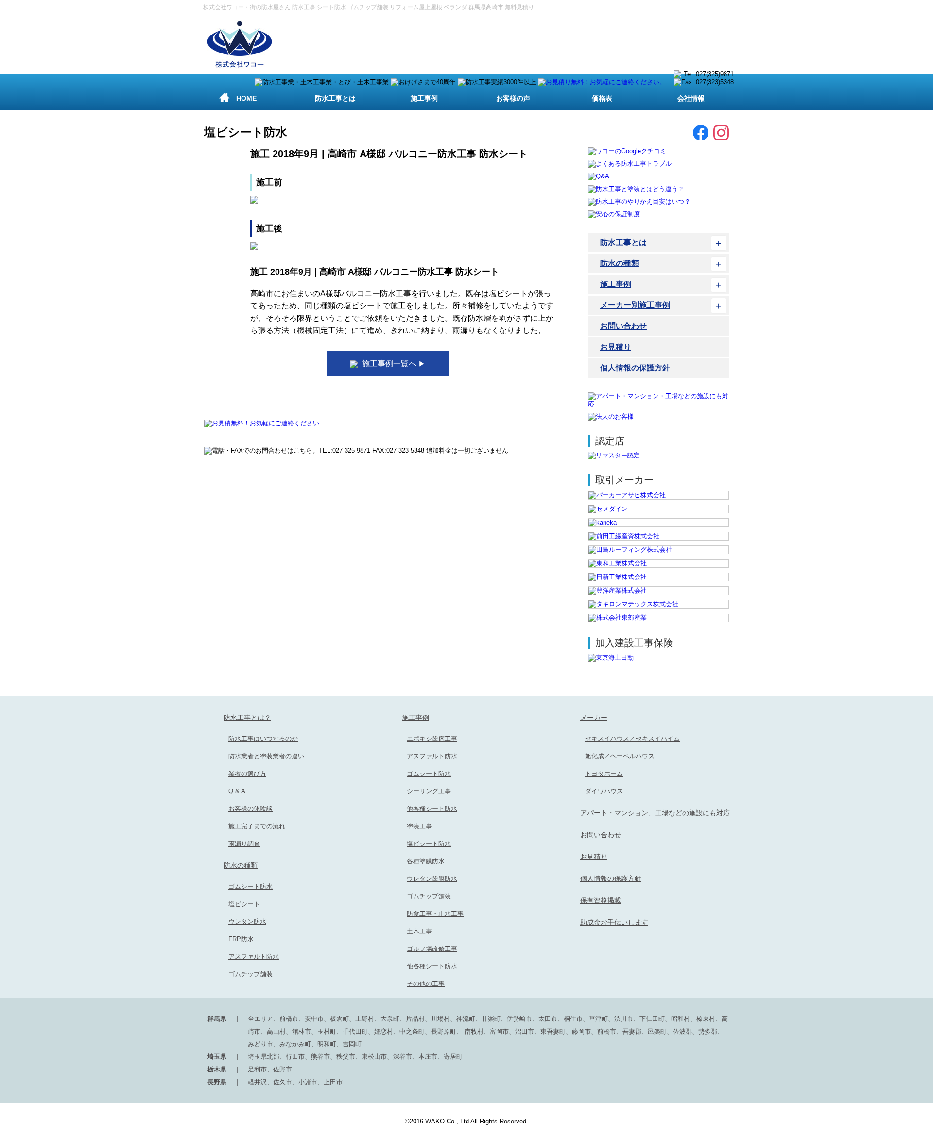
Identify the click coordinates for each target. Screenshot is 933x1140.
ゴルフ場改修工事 (432, 948)
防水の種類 (619, 263)
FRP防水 (241, 939)
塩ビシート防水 (429, 843)
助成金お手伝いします (614, 922)
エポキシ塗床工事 (432, 738)
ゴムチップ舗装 (250, 974)
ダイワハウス (604, 791)
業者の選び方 (247, 773)
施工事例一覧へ (392, 363)
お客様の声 (513, 98)
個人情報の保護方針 (635, 368)
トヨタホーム (604, 773)
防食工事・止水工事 (435, 913)
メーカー (593, 717)
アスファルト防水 (253, 956)
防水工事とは (335, 98)
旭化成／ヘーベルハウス (620, 756)
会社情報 (691, 98)
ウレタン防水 (247, 921)
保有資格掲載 (600, 900)
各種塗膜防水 (426, 861)
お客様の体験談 (250, 808)
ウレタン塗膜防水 (432, 878)
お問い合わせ (623, 326)
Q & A (236, 791)
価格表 (602, 98)
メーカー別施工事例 (635, 305)
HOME (246, 98)
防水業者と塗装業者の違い (266, 756)
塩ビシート (244, 904)
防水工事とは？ (247, 717)
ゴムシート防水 (250, 886)
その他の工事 (426, 983)
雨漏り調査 (244, 843)
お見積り (615, 347)
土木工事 (419, 931)
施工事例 (424, 98)
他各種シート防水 (432, 808)
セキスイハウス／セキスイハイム (632, 738)
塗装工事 (419, 826)
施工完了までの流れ (256, 826)
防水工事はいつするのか (263, 738)
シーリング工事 (429, 791)
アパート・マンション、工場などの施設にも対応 (655, 813)
